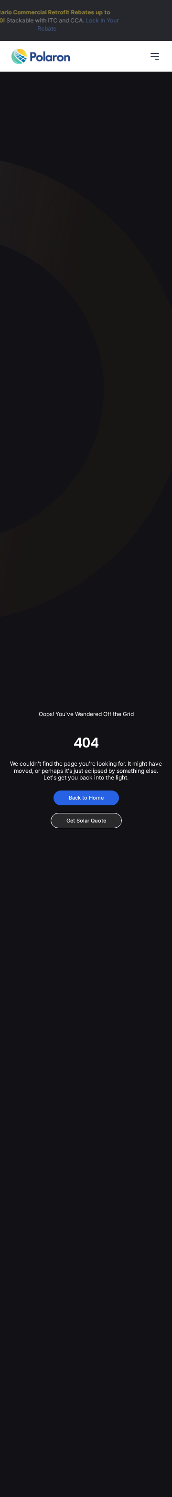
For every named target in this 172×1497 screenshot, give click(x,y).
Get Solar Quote (86, 820)
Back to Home (86, 797)
